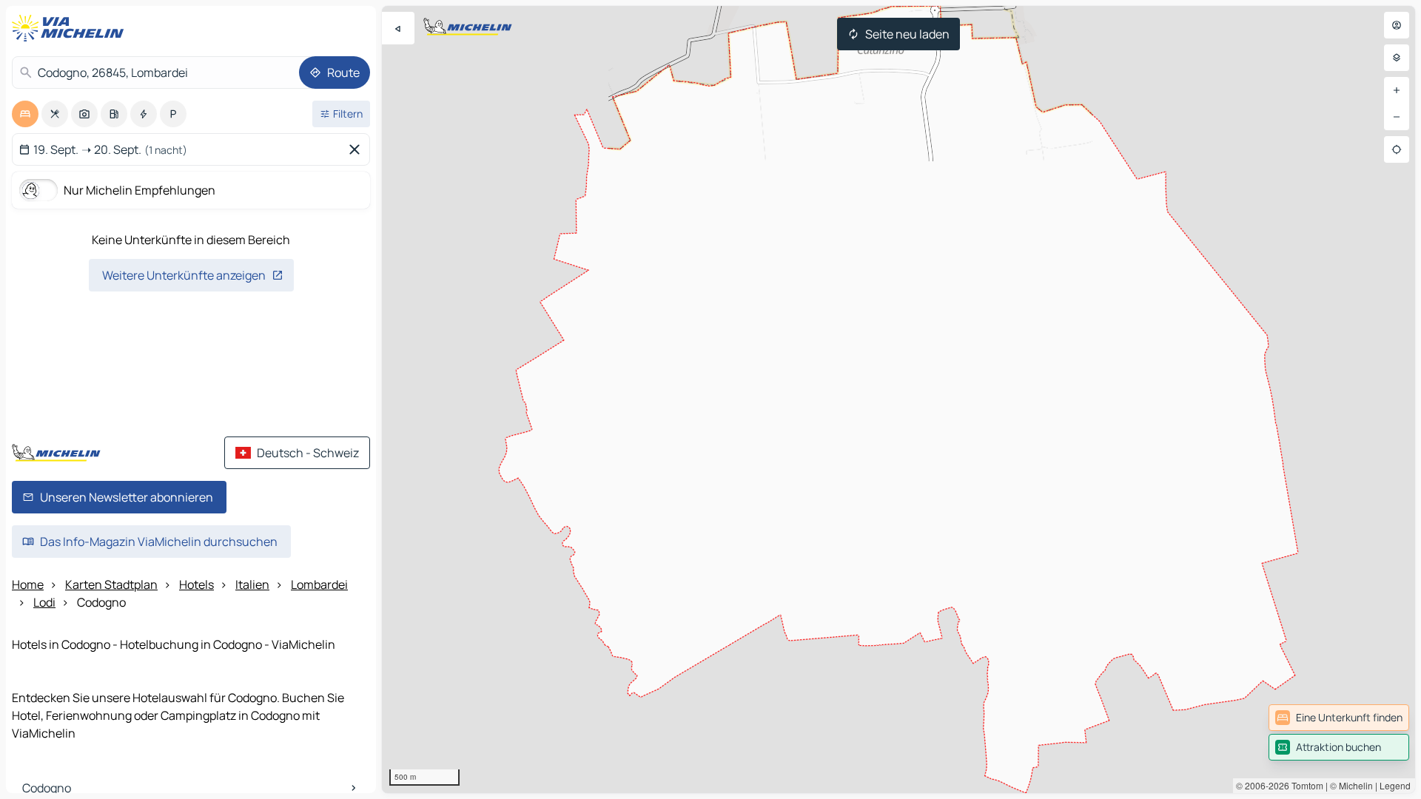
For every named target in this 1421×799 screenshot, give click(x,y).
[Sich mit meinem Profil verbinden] (1396, 25)
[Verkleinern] (1396, 117)
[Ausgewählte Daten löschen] (357, 149)
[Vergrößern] (1396, 90)
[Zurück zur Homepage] (71, 28)
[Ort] (1396, 149)
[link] (1339, 717)
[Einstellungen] (1396, 57)
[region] (898, 399)
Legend (1395, 785)
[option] (25, 114)
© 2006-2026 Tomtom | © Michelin (1304, 785)
